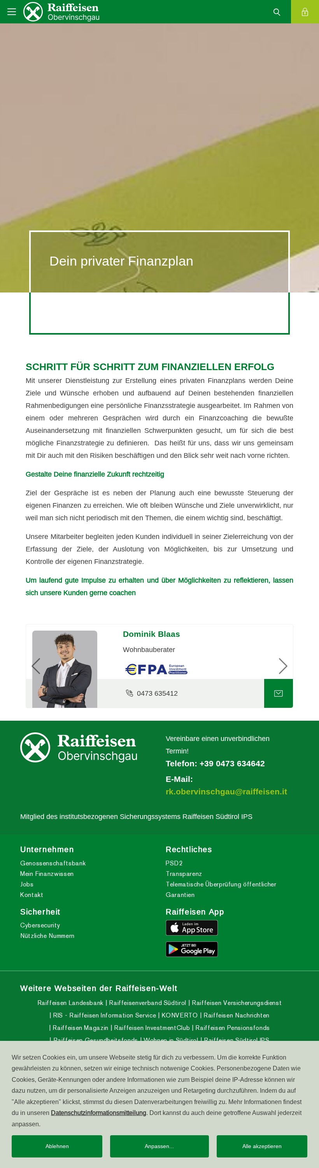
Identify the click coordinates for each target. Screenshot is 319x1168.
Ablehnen (57, 1146)
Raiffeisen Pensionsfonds (232, 1028)
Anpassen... (159, 1146)
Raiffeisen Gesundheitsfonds (94, 1040)
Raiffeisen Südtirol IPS (235, 1040)
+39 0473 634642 (232, 763)
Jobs (27, 884)
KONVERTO (179, 1015)
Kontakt (31, 895)
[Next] (273, 666)
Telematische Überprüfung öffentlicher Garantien (221, 890)
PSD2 (174, 863)
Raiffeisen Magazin (80, 1028)
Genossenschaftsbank (53, 863)
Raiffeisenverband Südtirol (146, 1003)
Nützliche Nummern (47, 935)
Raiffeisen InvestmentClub (151, 1028)
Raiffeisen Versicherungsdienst (236, 1003)
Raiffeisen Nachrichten (236, 1015)
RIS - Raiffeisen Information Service (103, 1015)
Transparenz (184, 873)
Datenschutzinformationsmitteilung (98, 1112)
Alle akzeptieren (262, 1146)
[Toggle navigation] (11, 11)
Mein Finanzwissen (47, 873)
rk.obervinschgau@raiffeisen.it (226, 791)
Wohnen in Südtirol (170, 1040)
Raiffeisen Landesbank (70, 1003)
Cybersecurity (40, 925)
